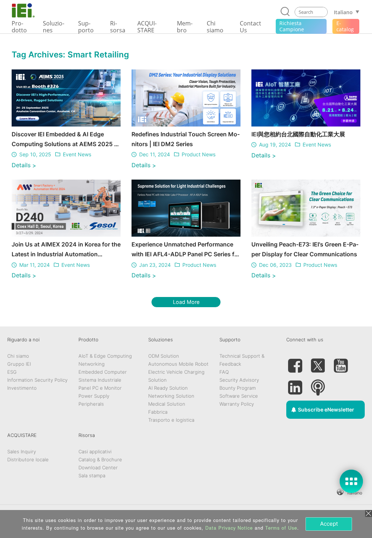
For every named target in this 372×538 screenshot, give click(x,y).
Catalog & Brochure (100, 459)
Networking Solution (171, 396)
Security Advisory (239, 380)
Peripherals (91, 404)
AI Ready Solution (168, 388)
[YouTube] (340, 363)
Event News (77, 154)
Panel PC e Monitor (100, 388)
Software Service (238, 396)
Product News (198, 154)
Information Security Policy (37, 380)
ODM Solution (163, 356)
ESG (12, 372)
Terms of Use (281, 527)
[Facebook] (295, 363)
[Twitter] (318, 363)
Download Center (98, 467)
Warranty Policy (236, 404)
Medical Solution (166, 404)
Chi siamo (18, 356)
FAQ (224, 372)
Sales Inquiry (21, 451)
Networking (91, 364)
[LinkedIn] (295, 384)
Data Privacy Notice (229, 527)
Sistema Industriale (99, 380)
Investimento (22, 388)
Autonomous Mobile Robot (178, 364)
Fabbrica (157, 412)
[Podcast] (318, 384)
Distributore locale (28, 459)
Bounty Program (237, 388)
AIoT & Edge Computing (105, 356)
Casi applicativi (95, 451)
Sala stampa (91, 475)
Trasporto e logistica (171, 420)
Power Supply (93, 396)
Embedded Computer (102, 372)
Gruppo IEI (19, 364)
